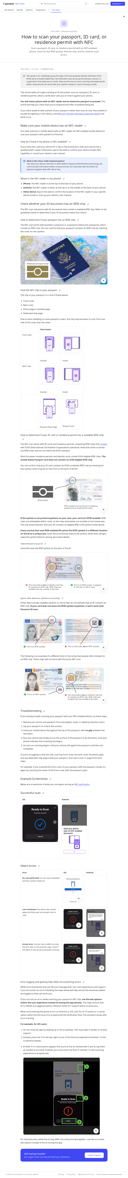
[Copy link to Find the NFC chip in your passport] (60, 290)
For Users (56, 10)
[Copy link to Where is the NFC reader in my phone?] (64, 179)
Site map (61, 1174)
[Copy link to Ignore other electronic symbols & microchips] (62, 598)
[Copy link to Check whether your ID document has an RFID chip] (88, 204)
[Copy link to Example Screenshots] (50, 779)
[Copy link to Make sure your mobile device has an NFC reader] (85, 126)
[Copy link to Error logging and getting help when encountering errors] (84, 982)
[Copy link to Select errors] (39, 866)
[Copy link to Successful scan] (43, 793)
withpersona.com (102, 4)
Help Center (24, 69)
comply (103, 444)
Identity (20, 10)
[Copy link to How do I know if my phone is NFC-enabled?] (70, 142)
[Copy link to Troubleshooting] (44, 711)
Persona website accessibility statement (109, 1174)
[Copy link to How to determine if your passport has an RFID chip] (78, 220)
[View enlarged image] (103, 280)
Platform (29, 10)
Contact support (94, 1155)
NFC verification (82, 784)
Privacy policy (71, 1174)
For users (35, 69)
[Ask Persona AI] (124, 16)
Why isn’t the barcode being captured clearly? (79, 113)
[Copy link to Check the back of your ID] (45, 544)
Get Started (9, 10)
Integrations (41, 10)
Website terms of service (86, 1174)
